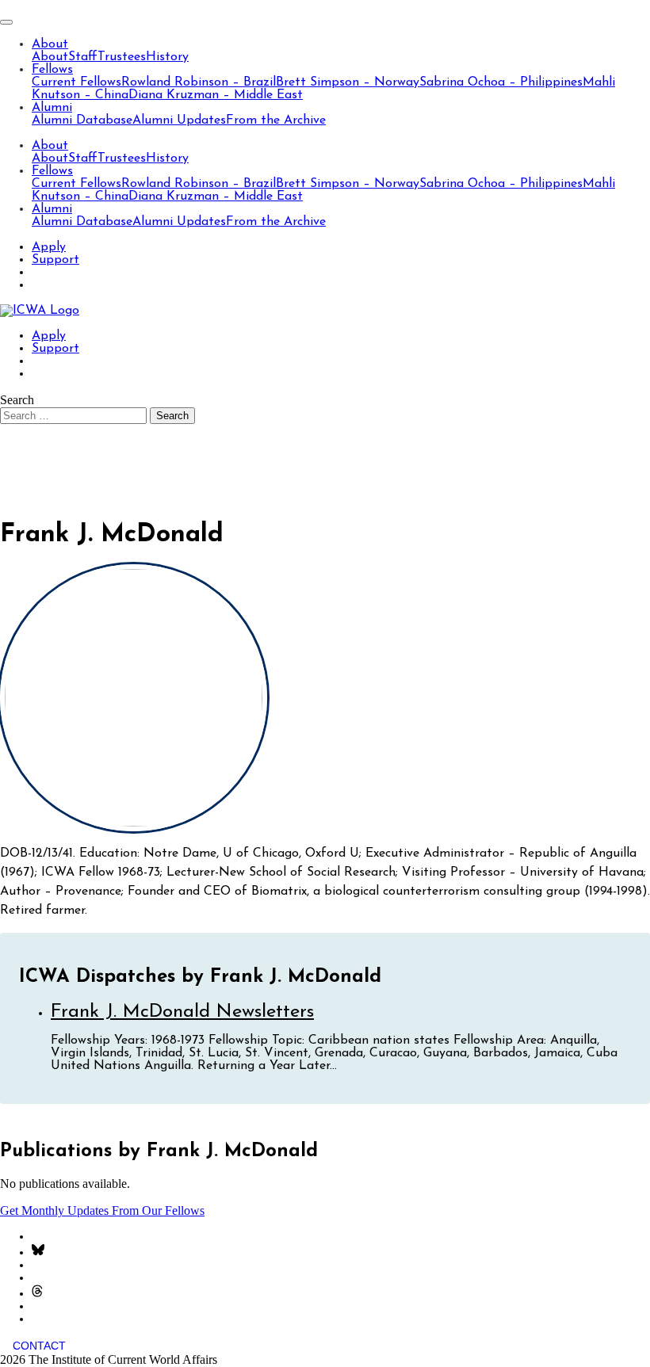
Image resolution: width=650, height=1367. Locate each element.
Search (17, 400)
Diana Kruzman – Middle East (215, 95)
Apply (49, 247)
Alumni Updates (179, 120)
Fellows (52, 69)
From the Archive (276, 120)
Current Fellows (76, 82)
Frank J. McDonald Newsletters (182, 1011)
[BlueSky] (38, 1253)
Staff (83, 57)
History (167, 57)
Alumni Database (82, 120)
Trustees (122, 57)
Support (55, 260)
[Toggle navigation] (6, 22)
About (50, 44)
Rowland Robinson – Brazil (198, 82)
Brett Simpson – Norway (347, 82)
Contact (39, 1345)
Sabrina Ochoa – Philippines (501, 82)
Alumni (52, 107)
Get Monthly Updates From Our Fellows (102, 1210)
